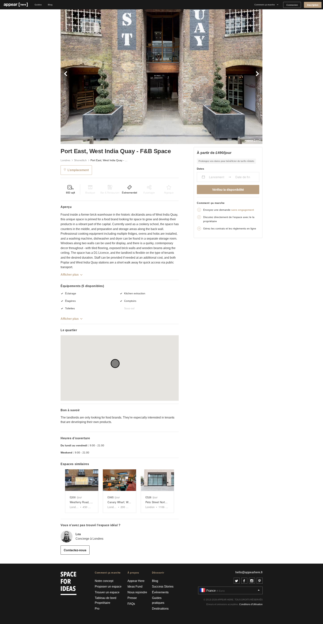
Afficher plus (70, 274)
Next (212, 76)
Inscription (312, 5)
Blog (50, 5)
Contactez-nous (75, 550)
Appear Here (135, 580)
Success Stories (162, 586)
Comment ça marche (264, 5)
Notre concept (104, 580)
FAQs (131, 603)
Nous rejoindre (137, 592)
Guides (38, 5)
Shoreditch (80, 160)
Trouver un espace (107, 592)
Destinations (160, 608)
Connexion (292, 5)
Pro (97, 608)
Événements (160, 592)
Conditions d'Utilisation (251, 604)
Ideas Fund (134, 586)
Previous (111, 76)
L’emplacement (78, 170)
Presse (132, 598)
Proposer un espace (108, 586)
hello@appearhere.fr (249, 572)
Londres (65, 160)
